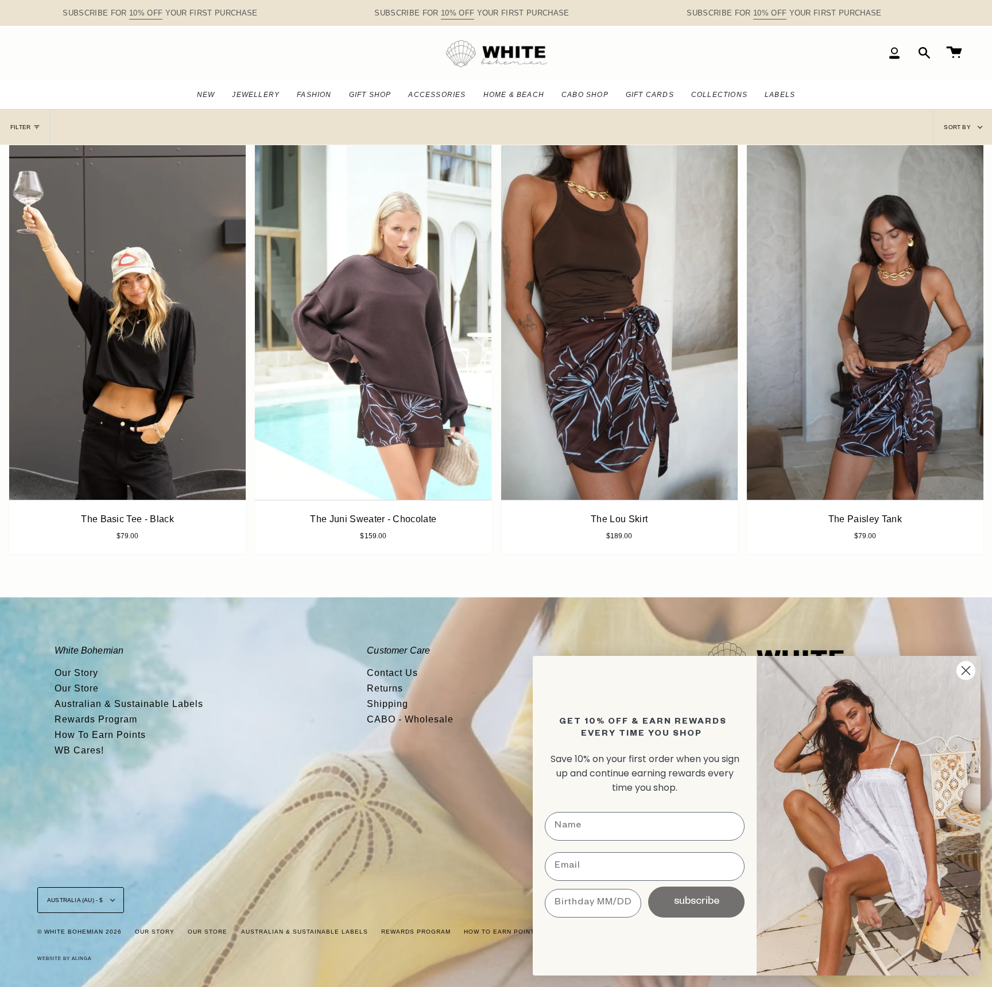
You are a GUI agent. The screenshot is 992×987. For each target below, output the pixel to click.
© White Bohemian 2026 (79, 931)
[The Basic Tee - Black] (127, 322)
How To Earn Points (100, 735)
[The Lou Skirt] (619, 322)
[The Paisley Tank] (865, 322)
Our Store (77, 688)
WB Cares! (79, 750)
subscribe (696, 902)
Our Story (76, 673)
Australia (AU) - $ (76, 900)
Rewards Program (96, 719)
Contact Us (392, 673)
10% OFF (145, 13)
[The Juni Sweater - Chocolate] (373, 322)
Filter (20, 127)
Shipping (387, 704)
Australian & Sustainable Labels (129, 704)
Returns (385, 688)
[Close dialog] (966, 670)
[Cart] (954, 53)
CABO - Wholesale (410, 719)
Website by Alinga (64, 958)
